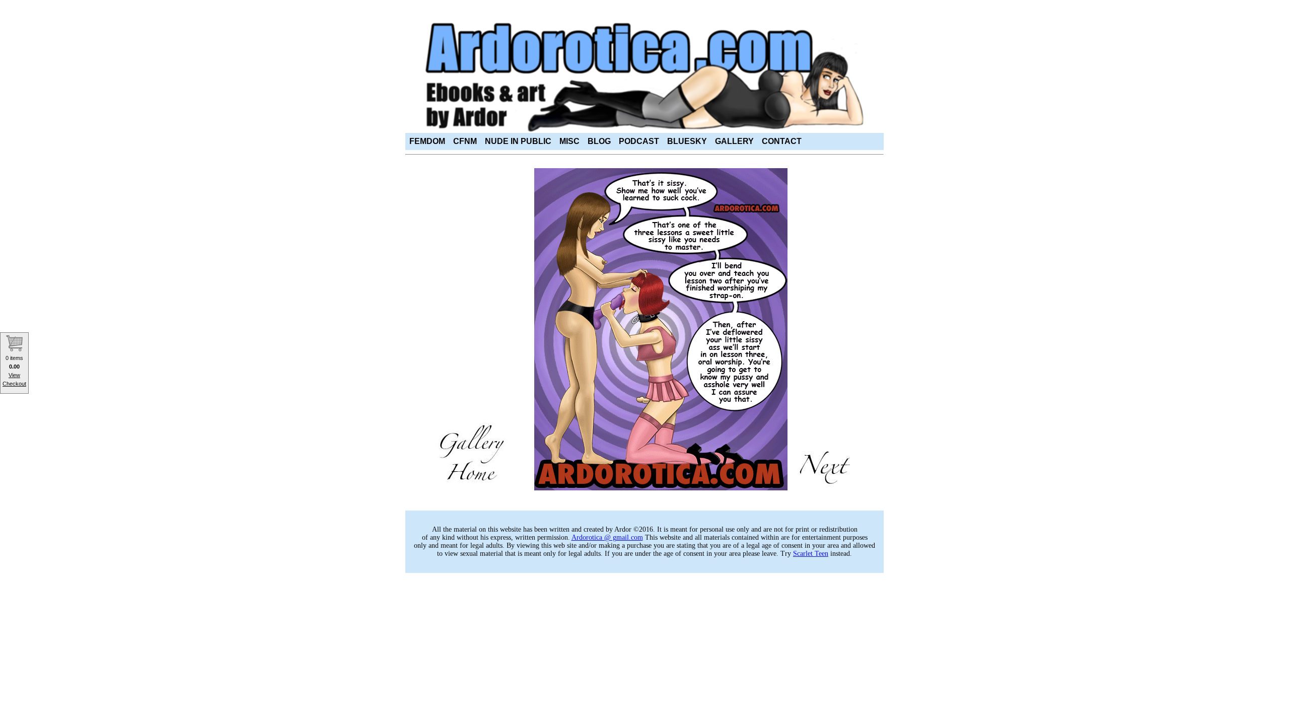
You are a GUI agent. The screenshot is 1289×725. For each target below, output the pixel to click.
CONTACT (782, 141)
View (14, 375)
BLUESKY (687, 141)
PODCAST (639, 141)
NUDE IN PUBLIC (518, 141)
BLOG (599, 141)
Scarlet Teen (810, 553)
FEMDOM (427, 141)
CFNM (465, 141)
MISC (569, 141)
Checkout (14, 384)
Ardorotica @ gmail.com (607, 537)
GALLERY (734, 141)
